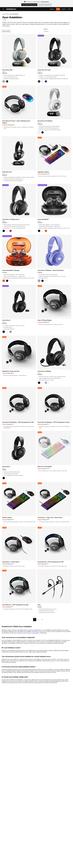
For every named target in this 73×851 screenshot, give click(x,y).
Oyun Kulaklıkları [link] (14, 14)
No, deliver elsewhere (43, 4)
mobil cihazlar (35, 632)
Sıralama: (45, 29)
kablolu (36, 631)
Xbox (15, 632)
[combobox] (57, 31)
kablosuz (42, 631)
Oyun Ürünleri (5, 14)
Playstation (20, 632)
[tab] (52, 9)
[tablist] (52, 9)
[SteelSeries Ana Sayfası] (11, 9)
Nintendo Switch (27, 632)
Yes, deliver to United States (29, 4)
